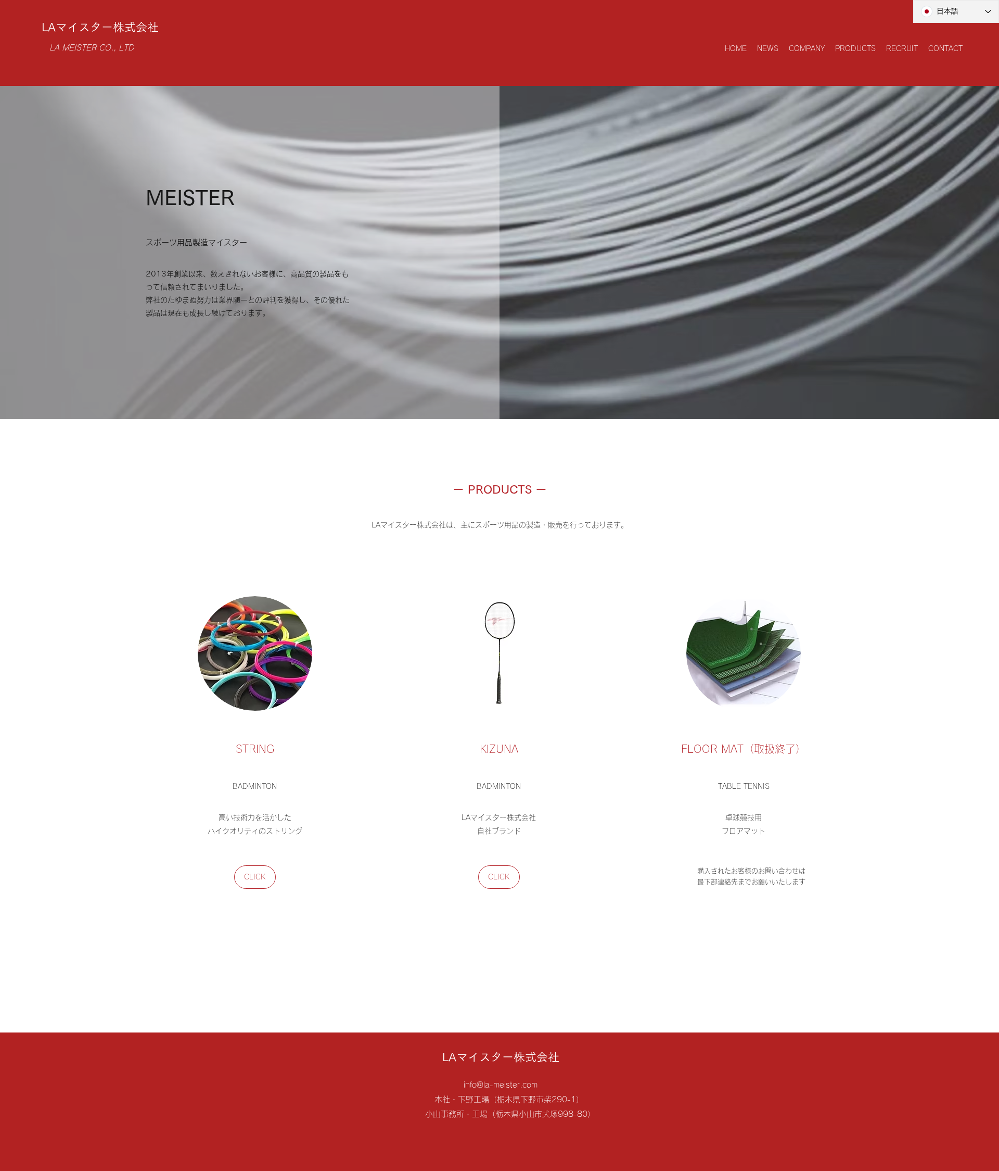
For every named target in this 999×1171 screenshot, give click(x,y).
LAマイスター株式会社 (100, 27)
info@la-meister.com (500, 1085)
